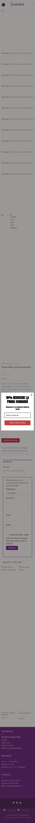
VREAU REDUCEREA (18, 423)
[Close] (31, 395)
